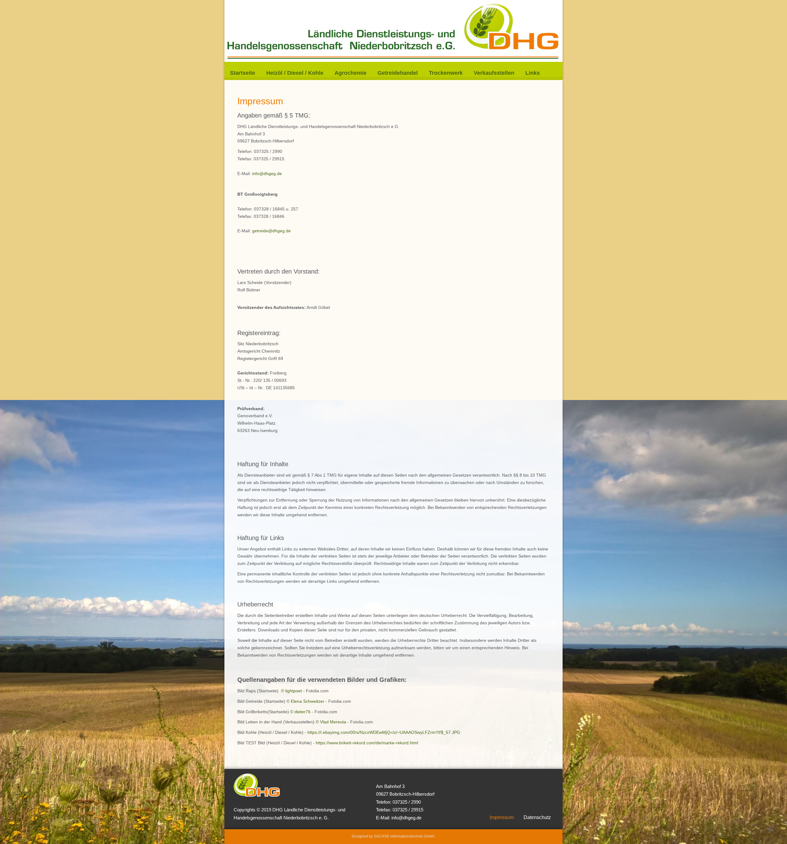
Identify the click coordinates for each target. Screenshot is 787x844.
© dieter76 (300, 711)
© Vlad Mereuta (331, 721)
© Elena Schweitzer (305, 701)
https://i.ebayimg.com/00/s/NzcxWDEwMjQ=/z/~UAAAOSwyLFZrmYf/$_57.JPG (383, 732)
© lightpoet (291, 690)
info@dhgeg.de (267, 173)
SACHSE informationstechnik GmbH (404, 836)
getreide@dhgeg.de (271, 230)
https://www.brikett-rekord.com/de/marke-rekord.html (367, 742)
